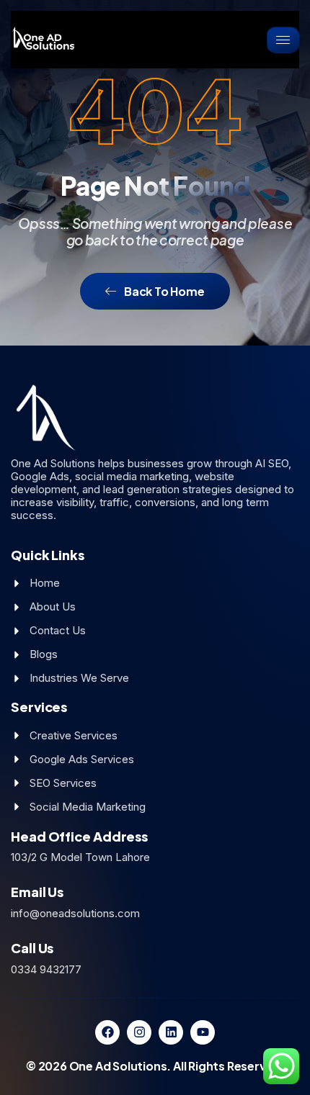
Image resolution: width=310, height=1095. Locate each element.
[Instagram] (139, 1032)
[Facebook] (107, 1032)
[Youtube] (202, 1032)
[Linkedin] (171, 1032)
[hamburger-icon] (283, 40)
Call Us (32, 947)
